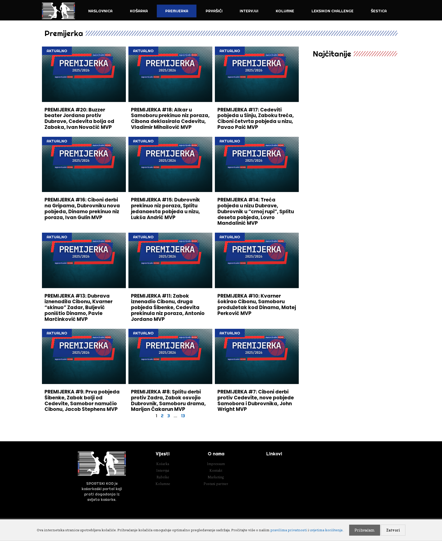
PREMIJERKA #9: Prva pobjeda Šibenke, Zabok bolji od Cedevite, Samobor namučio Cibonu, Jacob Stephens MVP (82, 400)
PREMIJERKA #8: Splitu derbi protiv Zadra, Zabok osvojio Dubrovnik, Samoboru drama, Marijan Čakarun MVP (168, 400)
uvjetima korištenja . (327, 530)
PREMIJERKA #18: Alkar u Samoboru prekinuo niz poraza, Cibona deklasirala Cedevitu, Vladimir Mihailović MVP (170, 118)
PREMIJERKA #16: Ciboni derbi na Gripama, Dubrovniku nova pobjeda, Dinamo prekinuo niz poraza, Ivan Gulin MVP (82, 208)
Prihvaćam (365, 530)
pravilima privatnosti (288, 530)
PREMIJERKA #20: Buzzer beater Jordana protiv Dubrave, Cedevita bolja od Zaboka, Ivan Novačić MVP (79, 118)
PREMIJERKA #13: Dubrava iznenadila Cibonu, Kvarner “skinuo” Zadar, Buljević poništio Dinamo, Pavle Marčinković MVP (79, 307)
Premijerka (176, 10)
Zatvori (393, 530)
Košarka (139, 10)
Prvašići (214, 10)
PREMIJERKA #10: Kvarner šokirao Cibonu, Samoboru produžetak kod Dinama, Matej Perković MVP (256, 304)
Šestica (379, 10)
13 (183, 415)
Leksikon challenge (332, 10)
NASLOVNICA (100, 10)
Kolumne (285, 10)
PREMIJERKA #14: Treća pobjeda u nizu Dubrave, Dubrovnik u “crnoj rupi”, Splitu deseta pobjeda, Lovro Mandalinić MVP (255, 211)
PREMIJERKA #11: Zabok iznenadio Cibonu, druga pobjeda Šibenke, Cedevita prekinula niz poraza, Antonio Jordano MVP (168, 307)
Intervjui (249, 10)
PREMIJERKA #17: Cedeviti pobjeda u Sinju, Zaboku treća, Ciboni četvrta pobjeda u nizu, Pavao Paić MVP (255, 118)
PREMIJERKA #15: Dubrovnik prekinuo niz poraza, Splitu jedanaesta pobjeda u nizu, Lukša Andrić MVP (165, 208)
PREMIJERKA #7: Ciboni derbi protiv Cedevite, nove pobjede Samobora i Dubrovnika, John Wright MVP (255, 400)
